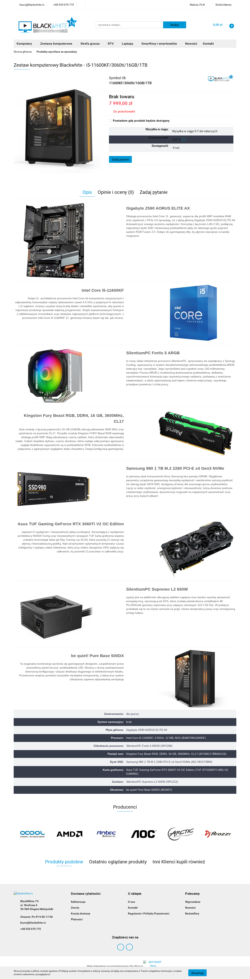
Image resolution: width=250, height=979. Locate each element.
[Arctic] (180, 834)
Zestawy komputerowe (56, 43)
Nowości (191, 43)
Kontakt (208, 43)
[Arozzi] (217, 834)
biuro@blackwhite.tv (33, 922)
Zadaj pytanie (120, 159)
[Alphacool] (32, 834)
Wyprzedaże (192, 901)
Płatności (77, 919)
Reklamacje (78, 901)
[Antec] (106, 834)
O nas (131, 901)
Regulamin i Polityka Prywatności (148, 913)
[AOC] (143, 834)
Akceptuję (197, 972)
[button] (85, 894)
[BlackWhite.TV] (220, 77)
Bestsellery (192, 913)
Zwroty (75, 907)
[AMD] (69, 834)
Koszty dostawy (80, 913)
